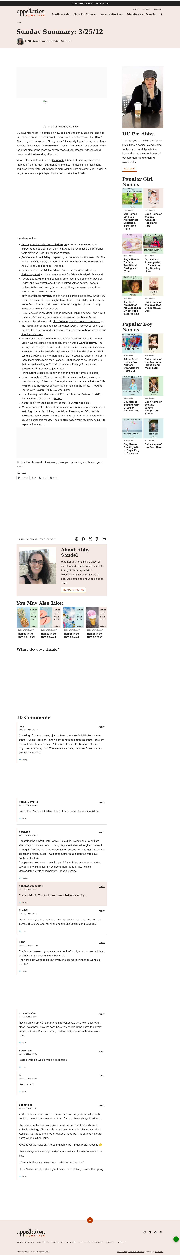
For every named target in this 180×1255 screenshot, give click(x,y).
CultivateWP (159, 1252)
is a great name (62, 389)
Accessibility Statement (136, 1252)
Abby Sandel (33, 41)
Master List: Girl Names (85, 14)
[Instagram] (144, 1232)
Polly (49, 389)
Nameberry (49, 308)
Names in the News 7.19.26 (95, 635)
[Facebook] (155, 1232)
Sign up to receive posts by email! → (90, 3)
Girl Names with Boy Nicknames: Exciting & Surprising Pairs (131, 221)
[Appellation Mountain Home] (31, 12)
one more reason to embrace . (75, 317)
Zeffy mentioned (31, 295)
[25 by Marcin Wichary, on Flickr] (61, 112)
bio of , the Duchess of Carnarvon (76, 321)
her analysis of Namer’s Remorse (80, 372)
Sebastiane (85, 330)
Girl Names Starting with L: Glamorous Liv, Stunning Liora (152, 265)
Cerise (44, 415)
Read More (129, 169)
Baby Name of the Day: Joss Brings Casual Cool (153, 306)
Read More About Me (73, 590)
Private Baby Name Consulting (141, 14)
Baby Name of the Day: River (153, 446)
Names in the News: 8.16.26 (26, 635)
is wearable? (79, 402)
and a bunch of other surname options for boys (71, 278)
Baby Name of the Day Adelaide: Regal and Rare (153, 220)
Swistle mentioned (35, 257)
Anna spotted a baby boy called (44, 244)
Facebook (58, 160)
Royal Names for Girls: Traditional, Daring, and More (131, 265)
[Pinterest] (160, 1232)
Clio (97, 137)
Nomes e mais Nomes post (76, 347)
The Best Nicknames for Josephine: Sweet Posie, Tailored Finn (132, 308)
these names (70, 377)
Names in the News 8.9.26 (49, 635)
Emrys (58, 398)
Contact (146, 9)
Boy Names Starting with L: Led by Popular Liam (131, 406)
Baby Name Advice (61, 14)
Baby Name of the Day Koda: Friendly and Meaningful (153, 363)
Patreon (158, 9)
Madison (72, 261)
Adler (40, 278)
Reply (102, 727)
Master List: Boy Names (111, 14)
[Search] (160, 14)
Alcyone (46, 295)
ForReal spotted (30, 274)
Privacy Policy (122, 1252)
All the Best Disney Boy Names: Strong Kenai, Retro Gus (132, 365)
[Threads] (150, 1232)
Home (19, 22)
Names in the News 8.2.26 (72, 635)
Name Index (43, 1243)
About (136, 9)
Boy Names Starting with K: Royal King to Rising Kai (132, 449)
